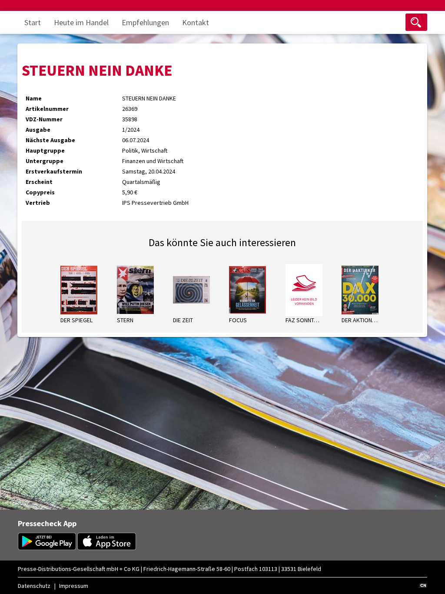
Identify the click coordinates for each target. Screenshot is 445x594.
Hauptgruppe (45, 150)
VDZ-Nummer (44, 119)
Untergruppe (44, 161)
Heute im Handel (81, 22)
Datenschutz (34, 586)
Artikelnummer (47, 109)
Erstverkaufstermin (54, 171)
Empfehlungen (145, 22)
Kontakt (195, 22)
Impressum (73, 586)
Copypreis (40, 192)
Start (32, 22)
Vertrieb (38, 203)
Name (34, 98)
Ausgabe (38, 129)
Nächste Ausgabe (50, 140)
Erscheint (39, 182)
